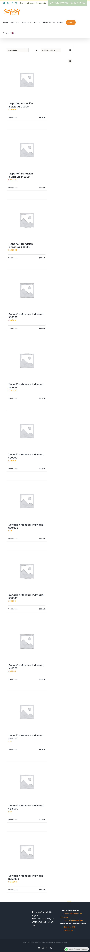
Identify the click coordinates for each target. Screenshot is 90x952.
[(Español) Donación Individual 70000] (27, 79)
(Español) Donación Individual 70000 (20, 105)
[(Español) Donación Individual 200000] (27, 220)
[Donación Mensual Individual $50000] (27, 290)
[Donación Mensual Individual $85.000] (27, 781)
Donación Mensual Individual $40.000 (26, 737)
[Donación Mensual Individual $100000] (27, 360)
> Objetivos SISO (69, 927)
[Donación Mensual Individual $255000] (27, 851)
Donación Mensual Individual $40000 (26, 666)
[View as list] (70, 61)
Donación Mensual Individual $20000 (26, 456)
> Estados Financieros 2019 (73, 920)
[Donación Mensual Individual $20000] (27, 430)
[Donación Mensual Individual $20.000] (27, 500)
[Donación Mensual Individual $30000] (27, 571)
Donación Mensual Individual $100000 (26, 386)
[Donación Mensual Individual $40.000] (27, 711)
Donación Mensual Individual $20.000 (26, 526)
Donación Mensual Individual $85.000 (26, 807)
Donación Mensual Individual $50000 (26, 315)
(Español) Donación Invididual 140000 (20, 175)
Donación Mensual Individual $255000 (26, 877)
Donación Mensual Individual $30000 (26, 596)
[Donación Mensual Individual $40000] (27, 641)
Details (43, 117)
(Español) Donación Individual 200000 (20, 245)
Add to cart (13, 117)
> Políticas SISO (68, 930)
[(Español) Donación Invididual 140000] (27, 149)
